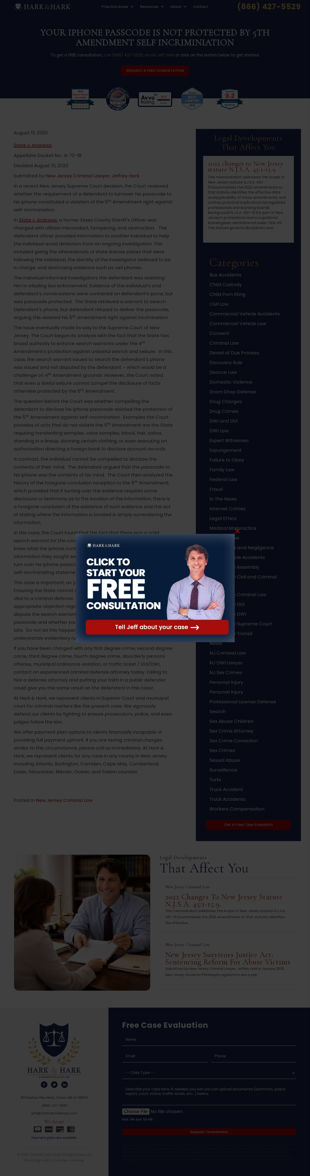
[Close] (237, 531)
